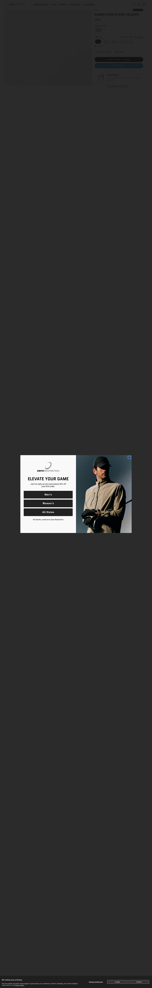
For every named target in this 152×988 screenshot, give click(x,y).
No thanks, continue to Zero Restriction (48, 520)
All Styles (48, 512)
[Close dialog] (129, 457)
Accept (117, 982)
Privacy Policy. (19, 985)
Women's (48, 503)
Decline (138, 982)
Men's (48, 494)
